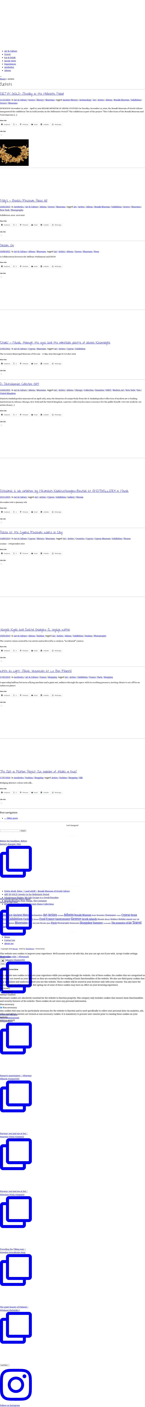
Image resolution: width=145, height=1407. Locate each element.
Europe (4, 918)
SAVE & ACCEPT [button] (7, 1020)
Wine (3, 926)
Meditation (10, 923)
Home (3, 79)
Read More (5, 956)
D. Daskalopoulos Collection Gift (19, 384)
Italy (134, 919)
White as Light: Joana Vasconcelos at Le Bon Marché (36, 671)
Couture (118, 915)
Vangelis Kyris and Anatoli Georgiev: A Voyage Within (35, 630)
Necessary (8, 991)
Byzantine (100, 915)
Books (94, 915)
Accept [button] (119, 953)
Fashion (41, 635)
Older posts (11, 818)
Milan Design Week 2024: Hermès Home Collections (29, 904)
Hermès (101, 919)
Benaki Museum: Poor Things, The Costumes (25, 900)
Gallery (71, 497)
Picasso (127, 538)
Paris (100, 677)
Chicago (79, 390)
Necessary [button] (5, 988)
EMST (109, 390)
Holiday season (125, 919)
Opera (48, 923)
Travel (7, 54)
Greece (31, 100)
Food (42, 919)
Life (138, 919)
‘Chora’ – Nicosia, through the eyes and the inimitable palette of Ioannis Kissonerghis (55, 343)
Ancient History (70, 100)
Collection (89, 390)
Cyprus (32, 348)
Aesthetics (9, 67)
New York (5, 210)
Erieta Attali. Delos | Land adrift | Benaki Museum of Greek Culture (37, 891)
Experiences (10, 64)
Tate (139, 390)
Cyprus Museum (103, 538)
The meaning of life (121, 922)
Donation (100, 390)
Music (30, 923)
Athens (7, 70)
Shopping (52, 677)
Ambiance (6, 914)
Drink (134, 914)
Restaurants (74, 923)
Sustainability (107, 923)
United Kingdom (8, 393)
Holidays (114, 919)
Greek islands (89, 919)
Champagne (110, 915)
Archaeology (85, 100)
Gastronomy (62, 919)
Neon (96, 251)
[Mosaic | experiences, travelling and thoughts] (54, 46)
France (43, 677)
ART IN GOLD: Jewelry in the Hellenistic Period (32, 94)
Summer (98, 922)
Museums (50, 100)
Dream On (7, 245)
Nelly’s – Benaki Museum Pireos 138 (23, 201)
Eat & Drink (9, 57)
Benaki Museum (122, 100)
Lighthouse (3, 923)
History (40, 100)
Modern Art (119, 390)
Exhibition (136, 100)
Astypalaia (60, 915)
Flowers (36, 919)
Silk (81, 777)
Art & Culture (10, 51)
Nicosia (79, 497)
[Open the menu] (1, 76)
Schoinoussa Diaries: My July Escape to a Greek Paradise (31, 897)
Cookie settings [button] (130, 953)
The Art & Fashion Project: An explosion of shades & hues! (38, 772)
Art (94, 100)
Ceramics (80, 538)
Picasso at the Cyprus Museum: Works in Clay (31, 532)
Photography (17, 210)
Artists (101, 100)
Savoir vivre (10, 60)
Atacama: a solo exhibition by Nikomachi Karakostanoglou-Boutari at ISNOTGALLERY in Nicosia (64, 491)
